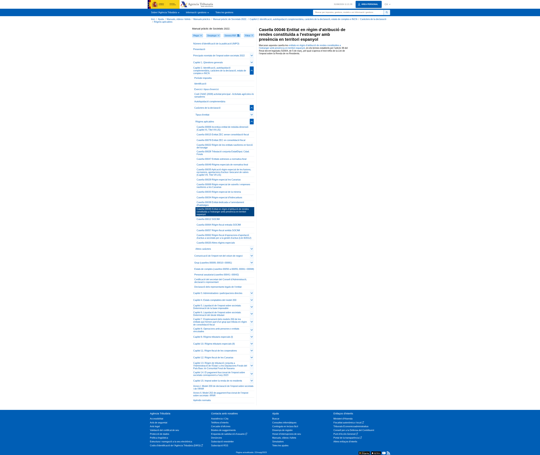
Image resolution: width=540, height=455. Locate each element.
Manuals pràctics (201, 19)
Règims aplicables (163, 22)
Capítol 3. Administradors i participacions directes (217, 293)
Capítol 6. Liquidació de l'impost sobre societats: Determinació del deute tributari (217, 313)
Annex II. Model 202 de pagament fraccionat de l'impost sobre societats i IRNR (220, 394)
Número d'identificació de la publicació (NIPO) (216, 43)
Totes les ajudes (280, 445)
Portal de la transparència (346, 438)
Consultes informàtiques (284, 422)
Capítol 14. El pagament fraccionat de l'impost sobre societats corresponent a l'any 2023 (219, 373)
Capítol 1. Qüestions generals (208, 62)
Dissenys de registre (282, 430)
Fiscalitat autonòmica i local (347, 422)
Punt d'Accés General (344, 434)
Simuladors (278, 441)
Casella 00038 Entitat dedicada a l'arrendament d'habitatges (220, 203)
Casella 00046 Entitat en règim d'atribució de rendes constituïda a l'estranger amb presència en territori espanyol (223, 212)
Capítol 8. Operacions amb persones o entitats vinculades (216, 330)
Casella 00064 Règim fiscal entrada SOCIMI (219, 225)
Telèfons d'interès (220, 422)
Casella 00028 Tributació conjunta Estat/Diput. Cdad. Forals (223, 152)
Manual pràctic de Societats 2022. (230, 19)
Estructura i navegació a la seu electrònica (171, 441)
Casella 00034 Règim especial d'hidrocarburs (219, 197)
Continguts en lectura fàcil (285, 426)
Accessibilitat (156, 418)
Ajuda (161, 19)
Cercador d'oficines (220, 426)
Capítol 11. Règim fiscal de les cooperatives (215, 350)
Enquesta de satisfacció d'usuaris (227, 434)
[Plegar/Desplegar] (252, 55)
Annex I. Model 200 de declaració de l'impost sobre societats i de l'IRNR (223, 387)
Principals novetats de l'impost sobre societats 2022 (219, 55)
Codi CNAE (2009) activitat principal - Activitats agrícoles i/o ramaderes (224, 95)
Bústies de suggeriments (223, 430)
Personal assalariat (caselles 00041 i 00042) (216, 274)
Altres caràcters (203, 249)
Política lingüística (159, 438)
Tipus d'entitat (202, 115)
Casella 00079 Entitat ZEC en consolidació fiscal (221, 140)
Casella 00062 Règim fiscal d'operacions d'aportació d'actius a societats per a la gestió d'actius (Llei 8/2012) (224, 236)
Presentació (199, 49)
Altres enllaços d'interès (345, 441)
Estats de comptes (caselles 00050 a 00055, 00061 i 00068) (224, 269)
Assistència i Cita (219, 418)
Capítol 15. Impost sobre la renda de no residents (217, 381)
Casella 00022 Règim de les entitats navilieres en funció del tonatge (225, 146)
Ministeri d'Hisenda (343, 418)
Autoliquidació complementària (209, 101)
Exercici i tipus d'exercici (206, 89)
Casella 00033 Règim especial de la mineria (219, 192)
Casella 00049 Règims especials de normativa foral (222, 164)
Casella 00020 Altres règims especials (216, 243)
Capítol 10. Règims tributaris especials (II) (214, 344)
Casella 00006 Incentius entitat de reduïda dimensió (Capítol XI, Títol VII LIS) (222, 128)
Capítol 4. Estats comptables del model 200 (214, 300)
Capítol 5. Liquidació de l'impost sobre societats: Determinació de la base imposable (217, 306)
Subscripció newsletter (222, 441)
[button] (387, 4)
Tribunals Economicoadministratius (350, 426)
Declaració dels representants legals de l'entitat (217, 287)
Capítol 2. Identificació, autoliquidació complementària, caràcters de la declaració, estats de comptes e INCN (303, 19)
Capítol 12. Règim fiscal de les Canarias (213, 357)
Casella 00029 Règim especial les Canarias (219, 179)
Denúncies (216, 438)
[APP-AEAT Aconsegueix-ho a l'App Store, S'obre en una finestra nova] (376, 453)
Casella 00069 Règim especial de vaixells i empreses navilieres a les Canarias (223, 185)
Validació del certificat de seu (164, 430)
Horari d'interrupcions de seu (286, 434)
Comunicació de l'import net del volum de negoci (218, 256)
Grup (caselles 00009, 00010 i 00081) (213, 263)
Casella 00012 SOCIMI (208, 219)
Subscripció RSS (219, 445)
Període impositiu (203, 78)
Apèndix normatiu (202, 400)
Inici (153, 19)
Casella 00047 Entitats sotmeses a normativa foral (222, 159)
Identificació (200, 83)
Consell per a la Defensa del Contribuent (353, 430)
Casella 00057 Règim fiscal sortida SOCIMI (218, 230)
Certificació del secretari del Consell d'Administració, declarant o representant (220, 280)
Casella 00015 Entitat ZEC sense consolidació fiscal (223, 134)
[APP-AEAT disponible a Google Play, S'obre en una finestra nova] (364, 453)
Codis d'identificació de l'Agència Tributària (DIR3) (175, 445)
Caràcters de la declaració (373, 19)
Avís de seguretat (158, 422)
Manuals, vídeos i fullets (179, 19)
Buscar (275, 418)
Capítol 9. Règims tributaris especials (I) (213, 337)
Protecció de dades (159, 434)
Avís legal (155, 426)
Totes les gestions (224, 12)
